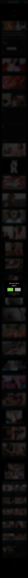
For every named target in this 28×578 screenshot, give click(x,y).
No (18, 289)
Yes (10, 289)
